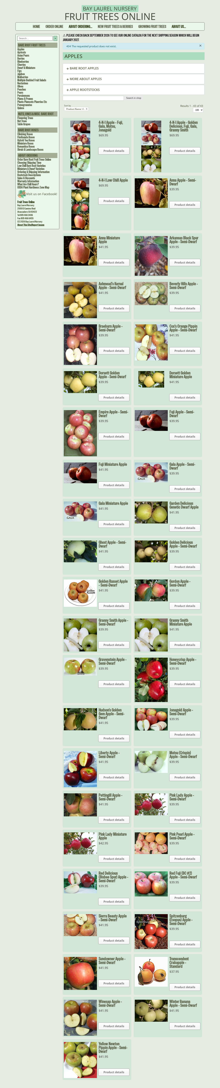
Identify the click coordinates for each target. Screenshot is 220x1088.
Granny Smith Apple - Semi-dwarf (113, 622)
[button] (134, 68)
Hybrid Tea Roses (26, 140)
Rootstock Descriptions (29, 175)
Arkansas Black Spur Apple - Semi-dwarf (183, 239)
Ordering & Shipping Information (33, 172)
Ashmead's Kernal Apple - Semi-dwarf (112, 285)
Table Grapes (23, 124)
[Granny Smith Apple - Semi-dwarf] (80, 650)
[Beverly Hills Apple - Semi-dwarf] (151, 304)
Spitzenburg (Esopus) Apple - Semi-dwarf (180, 919)
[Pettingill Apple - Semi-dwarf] (80, 815)
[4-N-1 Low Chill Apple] (80, 229)
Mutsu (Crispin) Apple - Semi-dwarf (183, 754)
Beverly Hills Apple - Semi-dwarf (183, 285)
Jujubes (21, 74)
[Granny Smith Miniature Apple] (151, 650)
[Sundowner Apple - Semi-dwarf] (80, 989)
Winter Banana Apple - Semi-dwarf (183, 1003)
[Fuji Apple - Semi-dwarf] (151, 430)
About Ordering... (80, 26)
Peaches (21, 89)
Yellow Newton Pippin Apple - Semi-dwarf (113, 1047)
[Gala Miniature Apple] (80, 520)
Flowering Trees (25, 118)
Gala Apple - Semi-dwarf (182, 466)
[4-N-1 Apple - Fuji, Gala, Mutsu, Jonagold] (80, 171)
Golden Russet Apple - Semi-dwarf (113, 583)
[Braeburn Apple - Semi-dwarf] (80, 364)
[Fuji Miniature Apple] (80, 482)
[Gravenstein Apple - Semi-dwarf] (80, 674)
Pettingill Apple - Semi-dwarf (110, 797)
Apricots (21, 52)
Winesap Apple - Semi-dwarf (110, 1003)
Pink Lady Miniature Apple (113, 836)
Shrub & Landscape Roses (30, 150)
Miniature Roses (25, 143)
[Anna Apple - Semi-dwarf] (151, 207)
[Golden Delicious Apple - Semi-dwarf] (151, 561)
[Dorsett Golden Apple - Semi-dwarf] (80, 392)
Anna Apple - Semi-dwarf (182, 182)
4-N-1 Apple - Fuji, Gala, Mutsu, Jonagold (111, 126)
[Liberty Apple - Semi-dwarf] (80, 786)
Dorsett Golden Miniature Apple (180, 374)
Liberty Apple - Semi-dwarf (109, 754)
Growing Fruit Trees (152, 26)
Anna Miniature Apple (109, 239)
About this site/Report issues (30, 225)
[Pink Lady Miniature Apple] (80, 853)
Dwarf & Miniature (26, 68)
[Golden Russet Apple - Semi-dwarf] (80, 605)
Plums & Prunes (25, 99)
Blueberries (23, 62)
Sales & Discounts (26, 178)
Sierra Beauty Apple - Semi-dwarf (113, 917)
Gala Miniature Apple (113, 503)
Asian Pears (23, 55)
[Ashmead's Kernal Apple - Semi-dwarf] (80, 317)
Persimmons (23, 96)
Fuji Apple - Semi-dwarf (181, 413)
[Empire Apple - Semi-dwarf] (80, 455)
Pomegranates (24, 105)
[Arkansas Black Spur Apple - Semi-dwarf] (151, 274)
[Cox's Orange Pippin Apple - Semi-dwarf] (151, 359)
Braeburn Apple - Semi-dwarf (111, 328)
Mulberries (22, 77)
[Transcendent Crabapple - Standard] (151, 985)
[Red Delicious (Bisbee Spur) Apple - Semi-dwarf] (80, 892)
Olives (20, 86)
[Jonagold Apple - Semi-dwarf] (151, 729)
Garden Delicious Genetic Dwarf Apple (184, 505)
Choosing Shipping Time (29, 163)
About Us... (179, 26)
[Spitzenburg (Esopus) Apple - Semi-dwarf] (151, 948)
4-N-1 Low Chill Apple (113, 180)
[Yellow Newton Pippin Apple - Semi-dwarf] (80, 1077)
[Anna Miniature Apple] (80, 264)
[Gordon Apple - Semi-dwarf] (151, 600)
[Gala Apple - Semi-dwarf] (151, 481)
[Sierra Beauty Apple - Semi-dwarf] (80, 935)
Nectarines (22, 83)
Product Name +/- (75, 109)
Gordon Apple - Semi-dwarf (179, 583)
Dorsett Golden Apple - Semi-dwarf (112, 374)
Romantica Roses (26, 146)
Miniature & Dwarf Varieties (31, 169)
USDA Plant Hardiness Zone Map (33, 187)
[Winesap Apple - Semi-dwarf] (80, 1034)
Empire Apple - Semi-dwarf (113, 413)
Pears (20, 92)
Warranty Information (28, 181)
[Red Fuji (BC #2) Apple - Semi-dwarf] (151, 895)
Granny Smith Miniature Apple (180, 622)
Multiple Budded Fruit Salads (31, 80)
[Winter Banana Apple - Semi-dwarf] (151, 1020)
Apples (20, 49)
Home (36, 26)
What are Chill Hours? (28, 184)
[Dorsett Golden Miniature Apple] (151, 386)
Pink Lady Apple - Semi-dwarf (181, 797)
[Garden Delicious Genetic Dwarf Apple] (151, 522)
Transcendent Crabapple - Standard (179, 962)
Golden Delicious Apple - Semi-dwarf (183, 544)
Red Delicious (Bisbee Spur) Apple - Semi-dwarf (113, 876)
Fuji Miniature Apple (113, 464)
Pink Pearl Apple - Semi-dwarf (182, 836)
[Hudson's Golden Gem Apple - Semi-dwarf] (80, 729)
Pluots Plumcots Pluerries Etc (32, 102)
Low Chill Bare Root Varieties (31, 166)
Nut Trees (22, 121)
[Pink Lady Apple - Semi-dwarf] (151, 814)
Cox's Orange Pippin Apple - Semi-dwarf (183, 328)
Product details (113, 151)
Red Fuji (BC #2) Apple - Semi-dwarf (183, 875)
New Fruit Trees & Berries (115, 26)
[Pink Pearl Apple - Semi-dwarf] (151, 853)
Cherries (21, 65)
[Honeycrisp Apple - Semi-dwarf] (151, 701)
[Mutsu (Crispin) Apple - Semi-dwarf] (151, 772)
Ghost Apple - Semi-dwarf (112, 544)
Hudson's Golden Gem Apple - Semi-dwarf (111, 713)
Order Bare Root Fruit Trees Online (34, 159)
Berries (21, 58)
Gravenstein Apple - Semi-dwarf (112, 661)
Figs (19, 71)
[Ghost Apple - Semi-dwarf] (80, 561)
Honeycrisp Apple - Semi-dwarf (182, 661)
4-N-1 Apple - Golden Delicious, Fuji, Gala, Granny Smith (183, 126)
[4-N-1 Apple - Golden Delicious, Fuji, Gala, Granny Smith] (151, 171)
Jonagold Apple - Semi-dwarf (181, 711)
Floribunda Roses (26, 137)
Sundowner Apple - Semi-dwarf (112, 960)
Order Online (54, 26)
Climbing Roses (25, 134)
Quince (20, 108)
